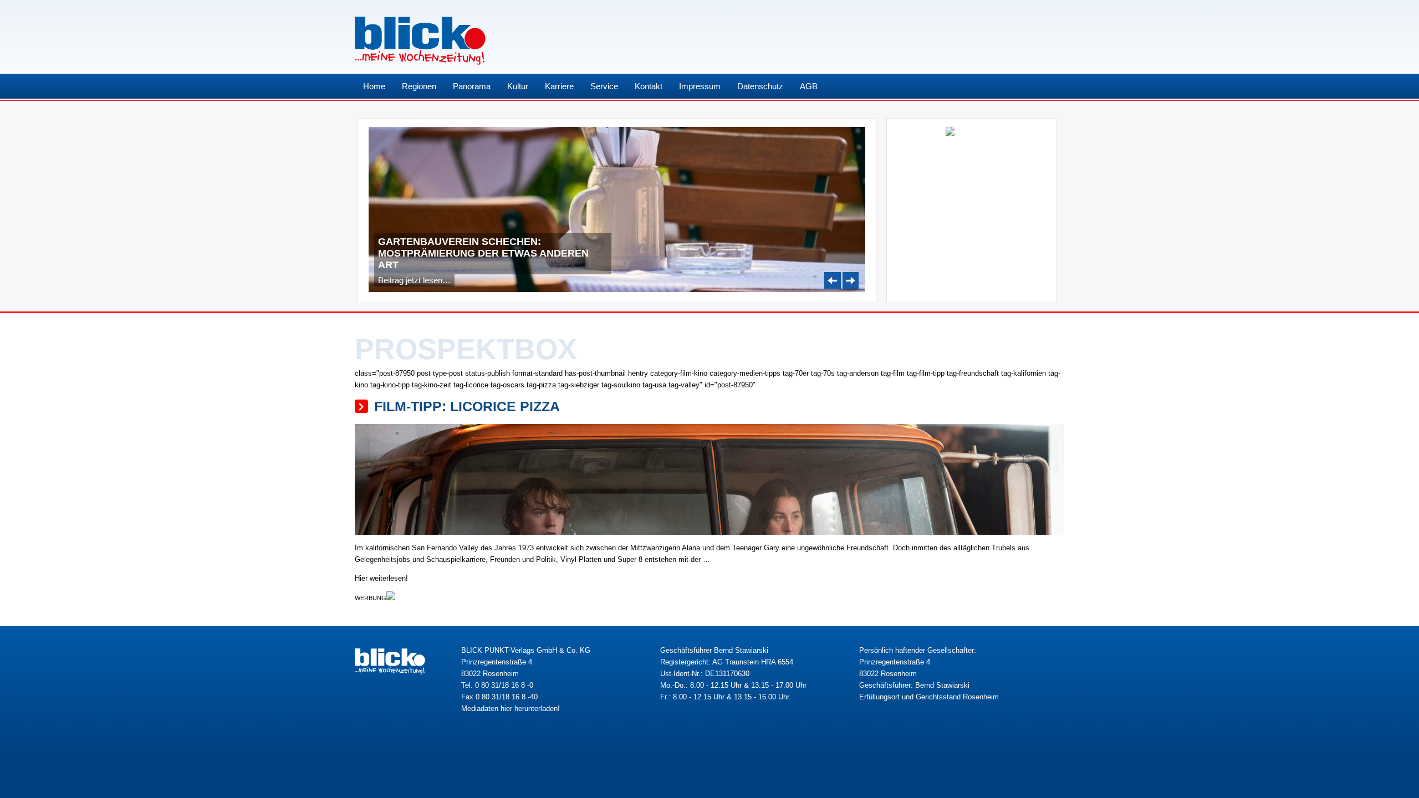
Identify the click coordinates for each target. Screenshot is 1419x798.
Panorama (472, 86)
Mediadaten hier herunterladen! (510, 708)
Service (604, 86)
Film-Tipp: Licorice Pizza (467, 406)
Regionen (419, 86)
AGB (809, 86)
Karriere (559, 86)
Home (374, 86)
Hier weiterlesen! (381, 578)
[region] (617, 210)
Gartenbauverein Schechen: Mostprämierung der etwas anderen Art (483, 253)
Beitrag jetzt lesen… (414, 280)
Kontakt (648, 86)
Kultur (517, 86)
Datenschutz (760, 86)
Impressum (700, 86)
